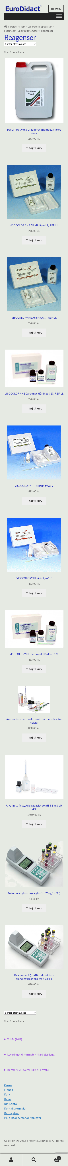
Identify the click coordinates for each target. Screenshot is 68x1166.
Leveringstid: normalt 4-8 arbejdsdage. (31, 1054)
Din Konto (10, 1104)
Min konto (11, 1160)
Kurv (7, 1094)
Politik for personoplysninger (22, 1118)
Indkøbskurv (52, 1156)
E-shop (8, 1090)
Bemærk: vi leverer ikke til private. (28, 1070)
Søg (34, 1160)
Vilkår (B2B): (14, 1039)
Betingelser (11, 1113)
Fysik (22, 26)
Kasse (7, 1099)
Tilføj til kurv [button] (34, 148)
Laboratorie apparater (40, 26)
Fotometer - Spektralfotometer (21, 30)
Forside (12, 26)
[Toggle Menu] (59, 16)
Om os (8, 1085)
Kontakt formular (15, 1108)
